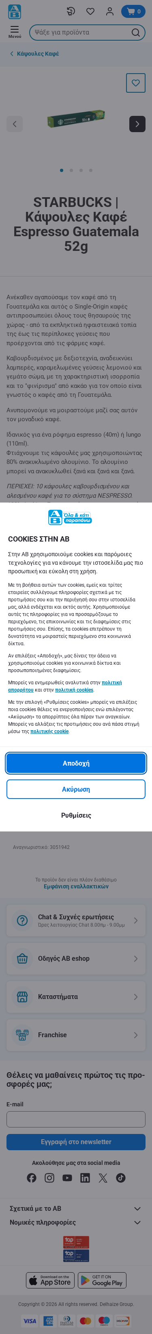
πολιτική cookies (74, 690)
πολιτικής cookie (49, 731)
